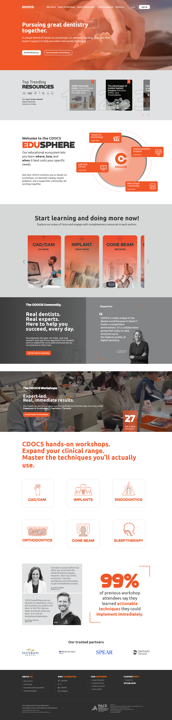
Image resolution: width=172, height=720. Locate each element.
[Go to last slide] (143, 115)
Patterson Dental (98, 686)
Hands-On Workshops (66, 7)
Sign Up (144, 7)
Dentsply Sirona (98, 683)
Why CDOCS (51, 7)
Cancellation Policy (29, 708)
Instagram (64, 691)
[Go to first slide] (146, 330)
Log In (132, 7)
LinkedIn (63, 687)
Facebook (63, 681)
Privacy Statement (41, 705)
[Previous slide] (89, 330)
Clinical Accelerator (106, 7)
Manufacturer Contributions (47, 708)
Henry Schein (97, 689)
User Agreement (28, 705)
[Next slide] (148, 115)
